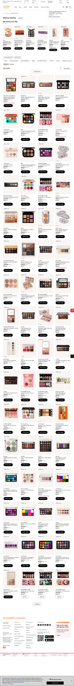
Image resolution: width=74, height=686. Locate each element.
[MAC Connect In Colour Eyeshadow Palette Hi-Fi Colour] (28, 122)
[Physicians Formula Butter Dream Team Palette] (11, 286)
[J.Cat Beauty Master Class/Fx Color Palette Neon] (28, 515)
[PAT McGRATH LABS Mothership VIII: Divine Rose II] (63, 582)
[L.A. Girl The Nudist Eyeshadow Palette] (63, 351)
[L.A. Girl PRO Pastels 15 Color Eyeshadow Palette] (28, 319)
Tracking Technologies (7, 683)
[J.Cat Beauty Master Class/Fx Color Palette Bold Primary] (63, 481)
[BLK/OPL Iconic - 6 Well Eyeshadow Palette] (28, 449)
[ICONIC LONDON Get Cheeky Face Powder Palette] (11, 416)
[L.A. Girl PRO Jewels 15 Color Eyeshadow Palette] (46, 515)
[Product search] (63, 7)
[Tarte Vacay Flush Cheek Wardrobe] (66, 36)
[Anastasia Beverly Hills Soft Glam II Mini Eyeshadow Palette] (11, 253)
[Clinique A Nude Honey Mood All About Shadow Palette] (54, 36)
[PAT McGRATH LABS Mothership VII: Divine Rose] (28, 582)
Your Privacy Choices (56, 679)
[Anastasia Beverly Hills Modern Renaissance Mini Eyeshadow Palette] (46, 352)
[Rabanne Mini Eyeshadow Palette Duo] (46, 220)
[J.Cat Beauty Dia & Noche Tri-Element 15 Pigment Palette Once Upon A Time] (11, 516)
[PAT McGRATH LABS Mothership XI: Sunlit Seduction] (46, 122)
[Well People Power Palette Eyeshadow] (11, 351)
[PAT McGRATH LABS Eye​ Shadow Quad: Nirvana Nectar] (28, 384)
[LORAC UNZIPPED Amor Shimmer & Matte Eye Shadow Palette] (63, 515)
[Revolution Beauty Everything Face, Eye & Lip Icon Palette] (63, 416)
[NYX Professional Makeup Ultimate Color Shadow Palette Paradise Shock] (11, 89)
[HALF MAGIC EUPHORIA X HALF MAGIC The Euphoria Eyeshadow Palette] (43, 36)
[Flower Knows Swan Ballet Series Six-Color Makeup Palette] (63, 156)
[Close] (71, 680)
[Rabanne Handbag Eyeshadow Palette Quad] (11, 449)
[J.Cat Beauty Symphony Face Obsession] (46, 416)
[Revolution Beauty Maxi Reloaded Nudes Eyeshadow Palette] (63, 319)
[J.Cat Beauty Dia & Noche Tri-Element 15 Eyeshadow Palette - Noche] (63, 548)
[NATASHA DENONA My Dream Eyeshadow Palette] (46, 286)
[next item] (71, 39)
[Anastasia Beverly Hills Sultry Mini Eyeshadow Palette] (11, 319)
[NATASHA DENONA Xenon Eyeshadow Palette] (63, 88)
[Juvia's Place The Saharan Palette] (11, 122)
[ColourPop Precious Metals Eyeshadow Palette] (11, 221)
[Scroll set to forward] (71, 61)
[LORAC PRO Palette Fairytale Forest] (11, 384)
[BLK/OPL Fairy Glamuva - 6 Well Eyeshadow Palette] (63, 449)
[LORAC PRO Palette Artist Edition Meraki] (46, 449)
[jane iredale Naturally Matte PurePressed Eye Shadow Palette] (63, 254)
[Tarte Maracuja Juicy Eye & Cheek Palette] (28, 352)
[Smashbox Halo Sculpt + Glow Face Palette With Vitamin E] (46, 88)
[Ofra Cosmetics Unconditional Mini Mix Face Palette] (28, 416)
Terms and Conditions (18, 682)
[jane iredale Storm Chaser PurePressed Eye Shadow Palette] (46, 482)
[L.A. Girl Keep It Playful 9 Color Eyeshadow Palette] (28, 253)
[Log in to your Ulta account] (67, 7)
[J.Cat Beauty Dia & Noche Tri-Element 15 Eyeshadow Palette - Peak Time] (46, 549)
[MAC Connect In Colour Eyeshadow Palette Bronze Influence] (28, 156)
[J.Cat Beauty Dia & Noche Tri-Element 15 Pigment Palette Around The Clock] (11, 482)
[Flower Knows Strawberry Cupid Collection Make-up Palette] (46, 319)
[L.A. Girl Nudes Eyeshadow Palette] (63, 188)
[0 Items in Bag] (70, 7)
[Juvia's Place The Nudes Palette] (11, 155)
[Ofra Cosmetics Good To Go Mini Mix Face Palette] (28, 481)
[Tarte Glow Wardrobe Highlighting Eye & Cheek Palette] (8, 36)
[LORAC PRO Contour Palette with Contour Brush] (63, 287)
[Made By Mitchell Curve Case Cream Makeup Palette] (19, 36)
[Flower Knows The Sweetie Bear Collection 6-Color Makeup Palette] (28, 287)
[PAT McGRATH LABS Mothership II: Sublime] (46, 582)
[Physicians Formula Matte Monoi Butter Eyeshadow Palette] (63, 384)
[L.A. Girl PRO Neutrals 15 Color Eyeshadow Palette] (46, 253)
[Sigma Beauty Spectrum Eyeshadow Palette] (11, 582)
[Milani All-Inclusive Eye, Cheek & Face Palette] (28, 221)
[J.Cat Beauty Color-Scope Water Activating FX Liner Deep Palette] (11, 548)
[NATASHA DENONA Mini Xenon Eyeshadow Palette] (11, 188)
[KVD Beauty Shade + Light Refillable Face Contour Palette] (28, 88)
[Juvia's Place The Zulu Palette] (28, 188)
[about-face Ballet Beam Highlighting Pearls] (31, 36)
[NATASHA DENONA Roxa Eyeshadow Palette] (46, 155)
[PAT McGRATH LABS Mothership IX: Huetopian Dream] (46, 188)
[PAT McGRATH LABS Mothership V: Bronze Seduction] (46, 384)
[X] (65, 11)
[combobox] (67, 68)
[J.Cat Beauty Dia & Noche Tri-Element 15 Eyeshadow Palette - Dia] (28, 548)
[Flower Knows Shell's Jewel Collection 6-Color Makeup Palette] (63, 221)
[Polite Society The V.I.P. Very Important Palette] (63, 123)
